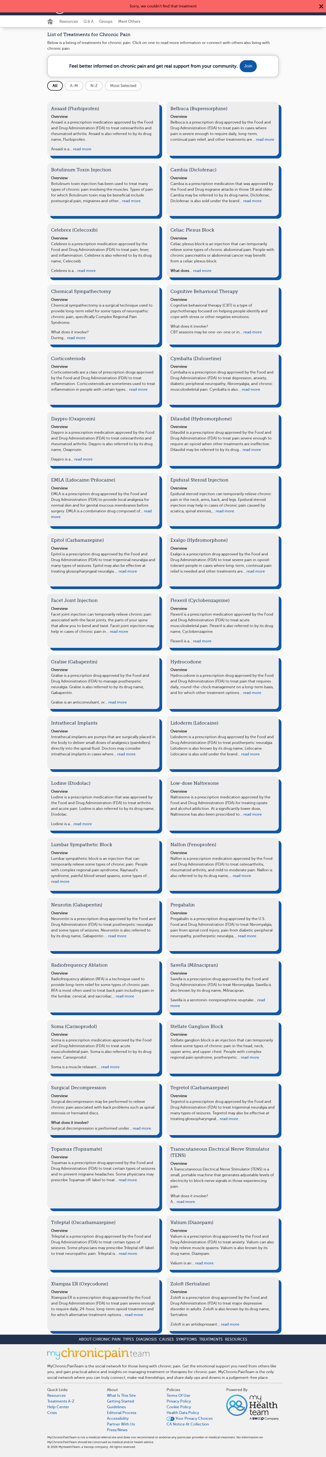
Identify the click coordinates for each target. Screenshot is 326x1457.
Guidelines (116, 1407)
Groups (105, 21)
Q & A (89, 21)
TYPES (128, 1339)
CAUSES (166, 1339)
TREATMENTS (211, 1339)
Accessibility (118, 1418)
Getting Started (120, 1401)
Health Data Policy (183, 1413)
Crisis (52, 1413)
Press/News (117, 1430)
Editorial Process (121, 1413)
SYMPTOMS (186, 1339)
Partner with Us (121, 1424)
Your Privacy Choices (193, 1418)
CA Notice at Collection (188, 1424)
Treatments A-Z (60, 1401)
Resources (68, 21)
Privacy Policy (179, 1401)
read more (81, 149)
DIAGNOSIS (146, 1339)
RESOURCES (236, 1339)
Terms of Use (178, 1395)
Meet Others (129, 21)
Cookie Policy (179, 1407)
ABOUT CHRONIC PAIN (100, 1339)
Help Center (58, 1407)
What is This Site (121, 1395)
